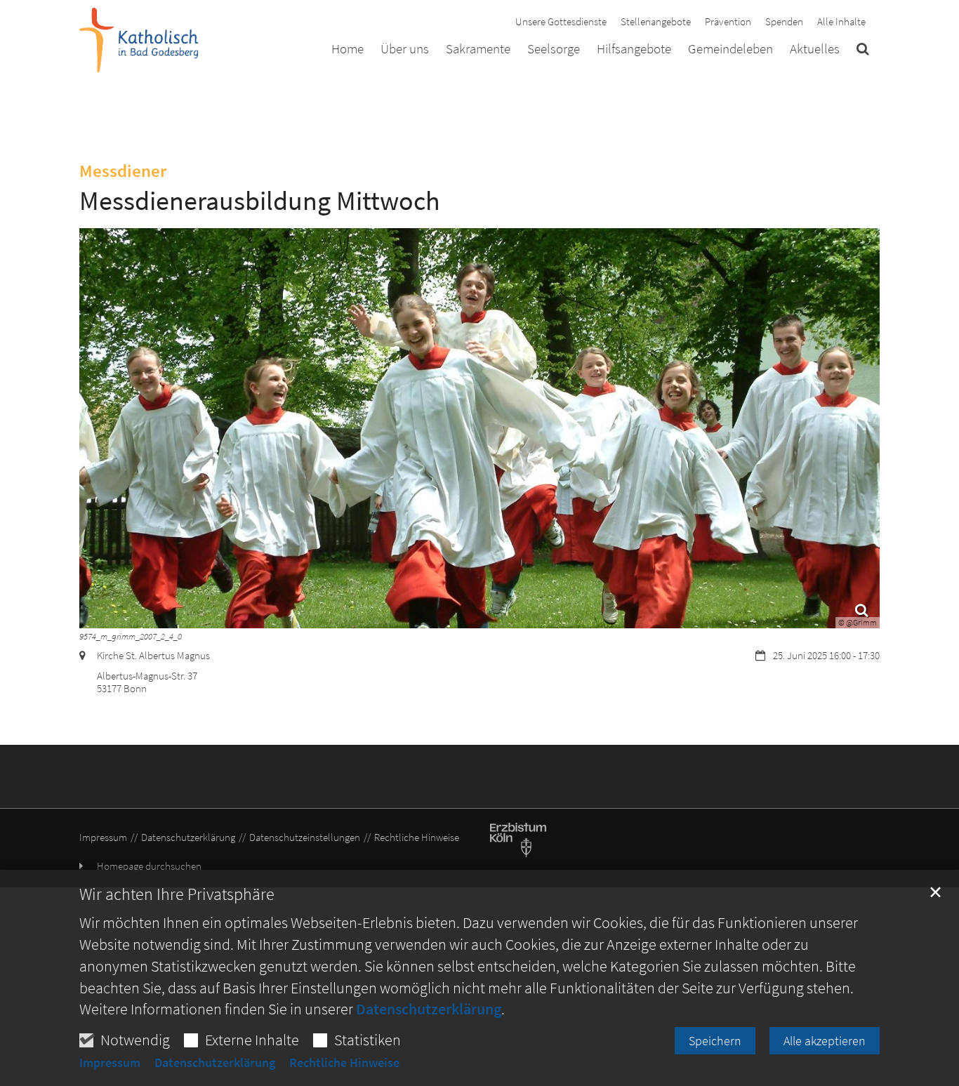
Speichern (715, 1041)
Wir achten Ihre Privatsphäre (177, 894)
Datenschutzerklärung (428, 1009)
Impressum (109, 1063)
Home (347, 49)
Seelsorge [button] (553, 49)
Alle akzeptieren (824, 1041)
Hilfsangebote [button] (634, 49)
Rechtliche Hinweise (344, 1063)
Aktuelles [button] (815, 49)
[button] (863, 51)
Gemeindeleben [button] (730, 49)
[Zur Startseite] (139, 40)
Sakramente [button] (478, 49)
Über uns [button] (405, 49)
